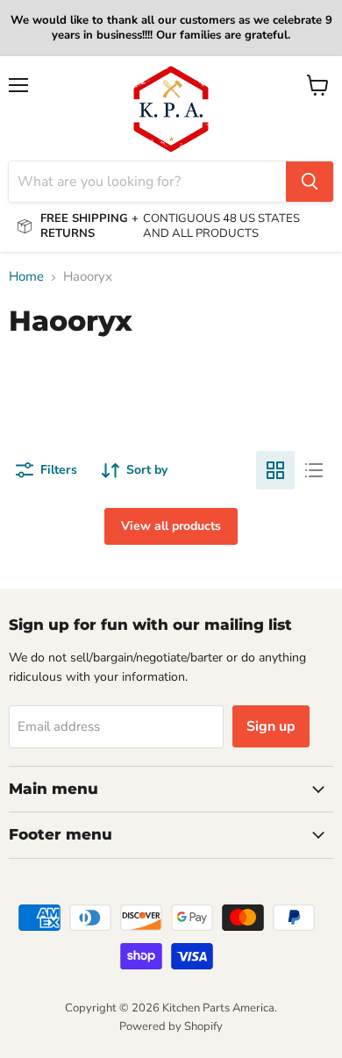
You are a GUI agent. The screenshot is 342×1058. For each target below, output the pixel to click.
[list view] (314, 470)
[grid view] (275, 470)
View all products (171, 526)
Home (26, 276)
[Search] (309, 181)
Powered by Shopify (171, 1026)
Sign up (271, 726)
